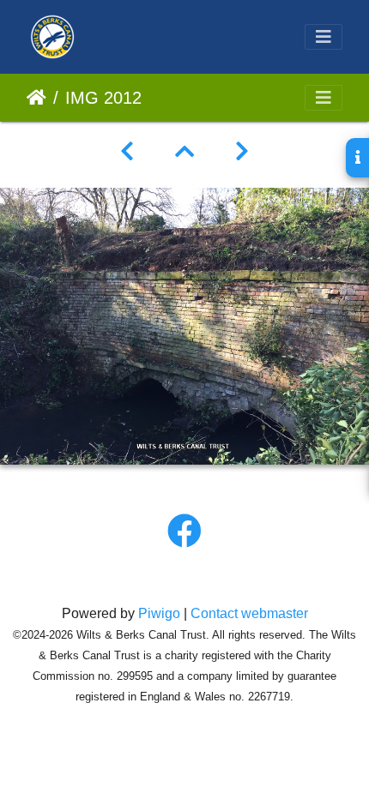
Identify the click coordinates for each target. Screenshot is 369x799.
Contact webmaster (249, 613)
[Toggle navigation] (323, 37)
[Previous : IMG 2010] (127, 152)
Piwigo (159, 613)
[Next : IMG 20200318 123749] (242, 152)
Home (36, 98)
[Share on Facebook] (184, 531)
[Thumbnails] (184, 152)
